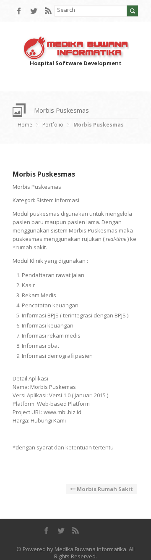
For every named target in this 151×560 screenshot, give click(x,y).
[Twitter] (33, 11)
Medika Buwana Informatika (90, 549)
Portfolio (52, 124)
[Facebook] (19, 11)
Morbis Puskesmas (44, 174)
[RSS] (48, 11)
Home (25, 124)
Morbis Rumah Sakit (104, 489)
